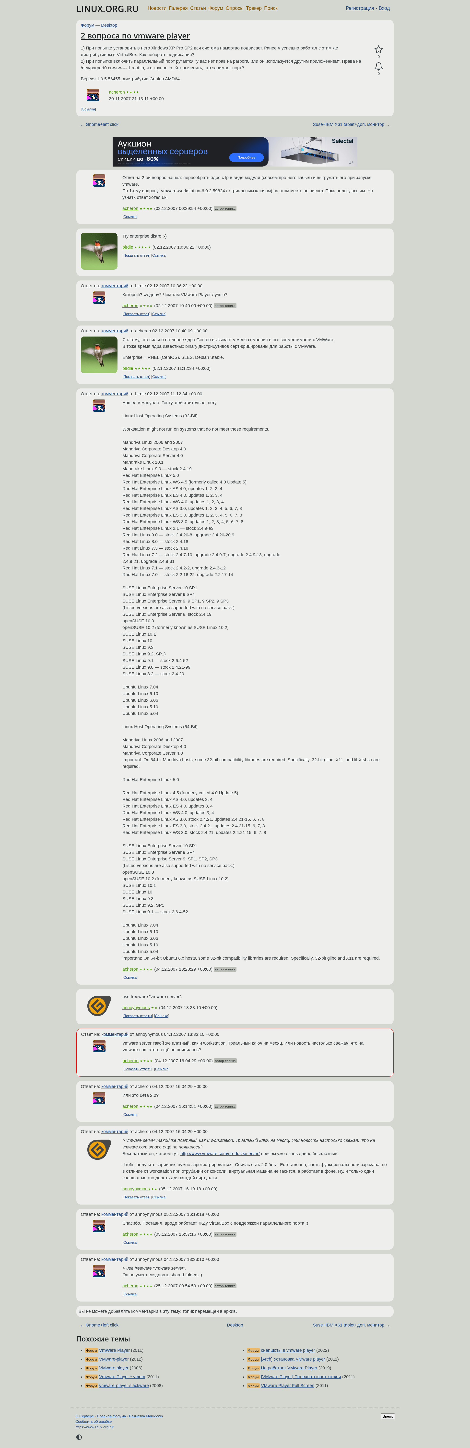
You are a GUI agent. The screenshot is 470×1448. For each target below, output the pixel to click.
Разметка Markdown (146, 1416)
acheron (117, 92)
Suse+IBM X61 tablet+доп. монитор (348, 124)
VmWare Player (114, 1350)
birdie (127, 247)
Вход (384, 8)
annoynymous (136, 1007)
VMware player (114, 1367)
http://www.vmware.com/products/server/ (220, 1153)
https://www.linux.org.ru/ (94, 1427)
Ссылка (88, 109)
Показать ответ (136, 255)
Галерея (178, 8)
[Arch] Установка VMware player (293, 1359)
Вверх (388, 1416)
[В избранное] (379, 50)
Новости (157, 8)
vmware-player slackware (124, 1385)
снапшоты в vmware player (288, 1350)
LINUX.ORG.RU (107, 9)
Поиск (271, 8)
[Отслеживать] (379, 66)
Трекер (254, 8)
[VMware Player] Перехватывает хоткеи (301, 1376)
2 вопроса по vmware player (135, 35)
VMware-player (114, 1359)
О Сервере (84, 1416)
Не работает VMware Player (289, 1367)
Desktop (109, 25)
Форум (215, 8)
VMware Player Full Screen (287, 1385)
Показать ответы (137, 1016)
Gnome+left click (102, 124)
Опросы (235, 8)
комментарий (114, 285)
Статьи (198, 8)
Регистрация (360, 8)
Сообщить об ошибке (93, 1421)
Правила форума (111, 1416)
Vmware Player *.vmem (122, 1376)
